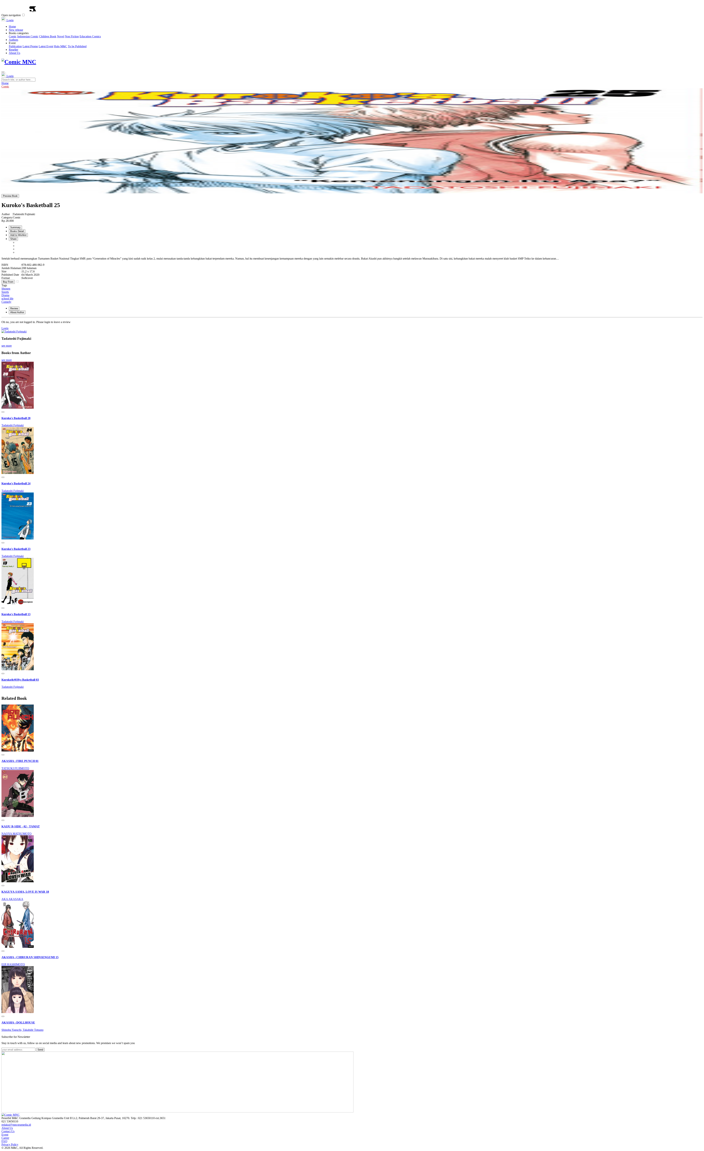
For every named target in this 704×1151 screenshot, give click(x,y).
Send (40, 1049)
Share (13, 239)
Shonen (5, 288)
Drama (5, 295)
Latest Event (46, 46)
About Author (17, 312)
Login (10, 20)
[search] (2, 71)
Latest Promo (30, 46)
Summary (15, 227)
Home (12, 26)
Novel (60, 36)
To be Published (77, 46)
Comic (12, 36)
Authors (13, 39)
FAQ (4, 1141)
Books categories (55, 35)
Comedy (6, 301)
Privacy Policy (9, 1144)
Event (48, 44)
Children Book (47, 36)
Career (5, 1137)
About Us (14, 52)
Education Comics (90, 36)
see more (6, 345)
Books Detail (17, 231)
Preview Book (10, 196)
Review (14, 308)
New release (16, 29)
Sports (5, 291)
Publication (15, 46)
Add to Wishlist (18, 235)
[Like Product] (2, 412)
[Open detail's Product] (17, 407)
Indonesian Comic (27, 36)
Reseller (13, 49)
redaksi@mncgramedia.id (16, 1124)
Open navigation (11, 15)
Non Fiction (72, 36)
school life (7, 298)
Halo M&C (60, 46)
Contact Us (7, 1131)
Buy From (8, 281)
